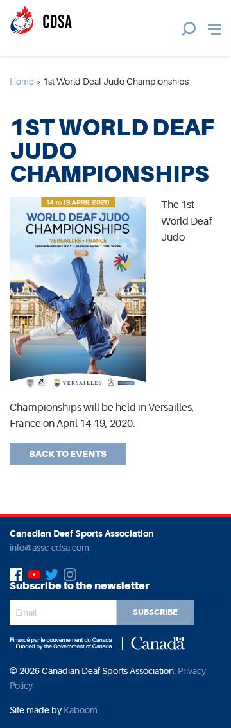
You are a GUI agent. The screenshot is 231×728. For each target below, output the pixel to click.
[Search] (189, 29)
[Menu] (214, 29)
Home (22, 81)
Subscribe (155, 612)
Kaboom (81, 710)
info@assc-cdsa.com (49, 547)
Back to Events (68, 454)
